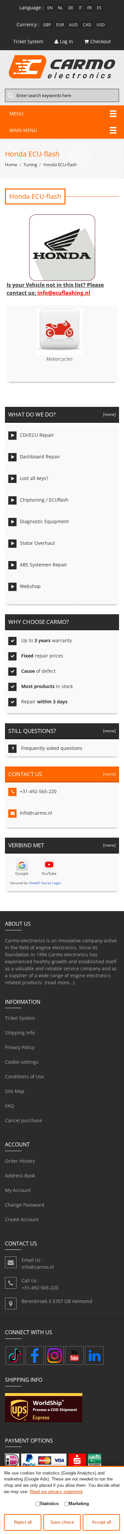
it (80, 7)
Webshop (30, 586)
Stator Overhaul (37, 543)
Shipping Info (20, 1032)
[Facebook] (34, 1355)
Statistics (49, 1503)
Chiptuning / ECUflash (44, 500)
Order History (20, 1161)
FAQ (9, 1106)
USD (101, 24)
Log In (66, 41)
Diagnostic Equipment (44, 521)
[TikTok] (15, 1355)
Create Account (22, 1219)
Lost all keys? (34, 478)
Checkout (100, 41)
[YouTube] (74, 1355)
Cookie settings (21, 1062)
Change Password (24, 1205)
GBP (47, 24)
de (70, 7)
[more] (108, 414)
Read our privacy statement (56, 1491)
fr (89, 7)
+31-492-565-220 (38, 791)
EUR (60, 24)
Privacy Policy (19, 1047)
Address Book (20, 1175)
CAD (87, 24)
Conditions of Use (24, 1076)
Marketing (79, 1503)
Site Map (14, 1091)
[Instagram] (54, 1355)
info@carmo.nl (36, 813)
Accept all (101, 1522)
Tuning (30, 165)
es (99, 7)
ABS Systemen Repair (43, 564)
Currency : (28, 24)
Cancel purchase (23, 1120)
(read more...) (59, 982)
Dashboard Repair (40, 456)
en (50, 7)
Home (11, 165)
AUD (73, 24)
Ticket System (20, 1018)
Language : (32, 7)
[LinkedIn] (94, 1355)
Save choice (62, 1522)
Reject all (23, 1522)
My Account (18, 1190)
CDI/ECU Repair (37, 435)
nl (60, 7)
